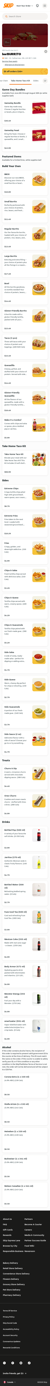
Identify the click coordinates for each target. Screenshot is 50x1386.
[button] (20, 81)
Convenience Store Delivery (16, 1273)
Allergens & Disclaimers (14, 64)
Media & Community (34, 1235)
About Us (7, 1219)
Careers (28, 1229)
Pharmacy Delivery (12, 1295)
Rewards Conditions (11, 1347)
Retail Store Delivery (13, 1268)
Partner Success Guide (35, 1240)
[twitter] (5, 1365)
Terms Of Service (10, 1310)
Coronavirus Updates (11, 1341)
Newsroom (30, 1251)
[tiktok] (30, 1365)
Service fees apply (9, 61)
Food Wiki (29, 1245)
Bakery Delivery (10, 1263)
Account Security (10, 1335)
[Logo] (9, 5)
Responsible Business (13, 1251)
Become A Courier (33, 1224)
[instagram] (21, 1365)
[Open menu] (44, 5)
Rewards (7, 1235)
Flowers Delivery (11, 1279)
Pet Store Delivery (11, 1289)
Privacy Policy (8, 1317)
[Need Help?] (37, 5)
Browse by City (10, 1245)
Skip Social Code (10, 1323)
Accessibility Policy (11, 1329)
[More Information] (46, 51)
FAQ (5, 1224)
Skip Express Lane (11, 1240)
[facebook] (13, 1365)
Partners (29, 1219)
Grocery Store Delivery (14, 1284)
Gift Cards (8, 1229)
